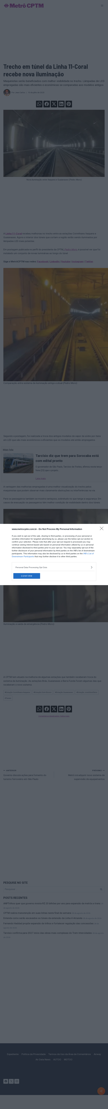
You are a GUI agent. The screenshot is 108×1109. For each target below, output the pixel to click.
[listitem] (54, 567)
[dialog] (54, 554)
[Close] (102, 529)
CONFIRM (26, 576)
